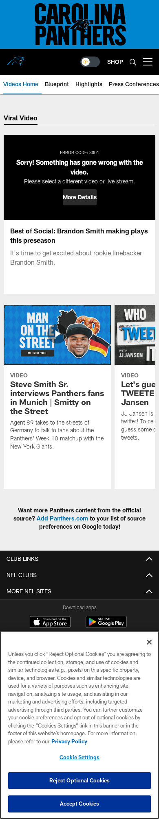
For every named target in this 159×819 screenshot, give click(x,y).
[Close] (149, 642)
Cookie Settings (79, 757)
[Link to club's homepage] (16, 58)
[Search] (133, 62)
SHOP (115, 61)
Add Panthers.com (62, 518)
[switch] (90, 62)
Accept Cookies (79, 803)
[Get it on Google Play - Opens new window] (106, 626)
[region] (79, 725)
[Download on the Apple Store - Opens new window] (50, 623)
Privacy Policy (69, 741)
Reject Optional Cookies (79, 780)
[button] (80, 197)
